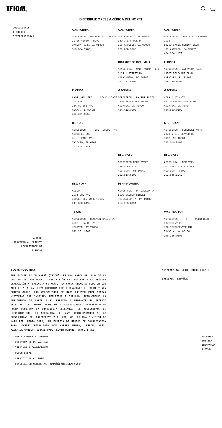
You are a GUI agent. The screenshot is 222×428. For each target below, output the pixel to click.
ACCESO (37, 238)
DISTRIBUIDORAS (23, 36)
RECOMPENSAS (23, 352)
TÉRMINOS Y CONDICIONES (32, 347)
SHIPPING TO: (171, 270)
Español (182, 278)
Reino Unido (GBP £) (196, 270)
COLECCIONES (21, 27)
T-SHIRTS (19, 32)
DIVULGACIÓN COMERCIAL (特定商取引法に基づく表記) (49, 364)
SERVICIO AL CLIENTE (28, 242)
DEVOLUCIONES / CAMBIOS (32, 336)
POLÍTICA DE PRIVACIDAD (32, 342)
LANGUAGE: (169, 279)
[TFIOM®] (17, 8)
